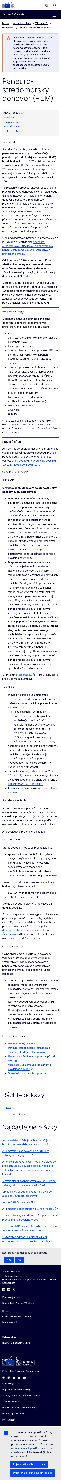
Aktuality (10, 1107)
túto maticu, (24, 674)
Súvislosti (8, 117)
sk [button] (47, 5)
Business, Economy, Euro (16, 1342)
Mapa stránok (10, 1322)
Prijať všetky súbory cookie (29, 1464)
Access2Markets (11, 1271)
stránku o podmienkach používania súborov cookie (32, 1448)
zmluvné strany (11, 122)
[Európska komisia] (8, 5)
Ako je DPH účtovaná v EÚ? (18, 1202)
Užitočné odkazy (12, 131)
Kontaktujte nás (11, 1383)
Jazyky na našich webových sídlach (21, 1395)
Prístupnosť (8, 1419)
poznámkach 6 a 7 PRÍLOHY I (25, 783)
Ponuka (55, 16)
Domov (5, 23)
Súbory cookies (10, 1401)
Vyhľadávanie (55, 5)
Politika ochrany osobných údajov (20, 1407)
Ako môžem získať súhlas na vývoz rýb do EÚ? (30, 1208)
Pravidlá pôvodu (12, 126)
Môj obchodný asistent (21, 1043)
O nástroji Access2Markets (16, 1316)
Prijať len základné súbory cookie (32, 1472)
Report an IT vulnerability (16, 1389)
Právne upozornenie (13, 1413)
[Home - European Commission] (22, 1361)
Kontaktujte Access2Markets (18, 1303)
